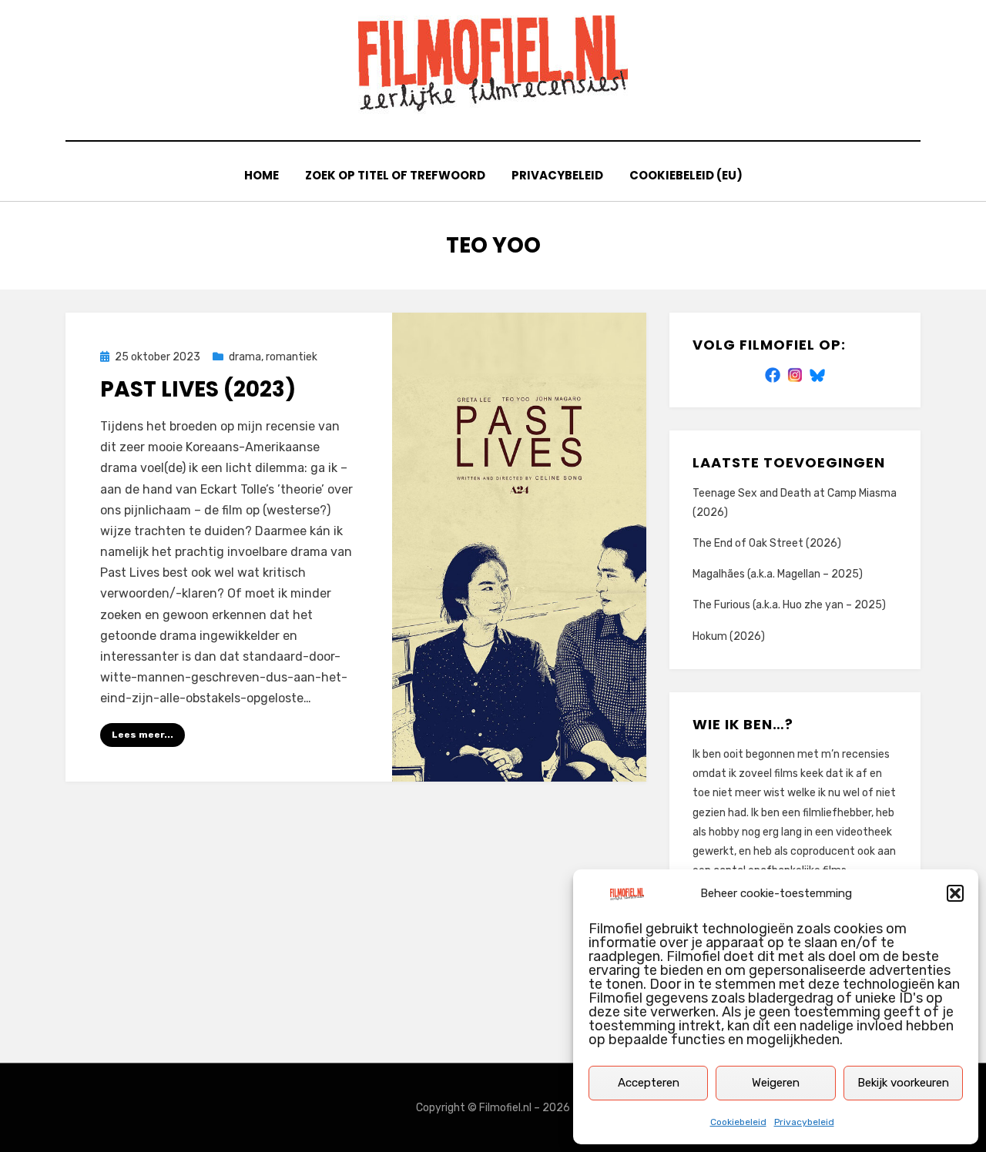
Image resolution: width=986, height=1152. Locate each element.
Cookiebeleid (738, 1122)
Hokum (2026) (729, 636)
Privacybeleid (804, 1122)
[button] (955, 893)
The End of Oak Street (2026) (767, 543)
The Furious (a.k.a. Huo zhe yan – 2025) (789, 604)
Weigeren (776, 1083)
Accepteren (648, 1083)
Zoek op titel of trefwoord (395, 175)
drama (245, 356)
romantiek (291, 356)
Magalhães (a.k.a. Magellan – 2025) (778, 574)
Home (261, 175)
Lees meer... (142, 734)
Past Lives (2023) (198, 389)
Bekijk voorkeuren (903, 1083)
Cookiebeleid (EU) (686, 175)
